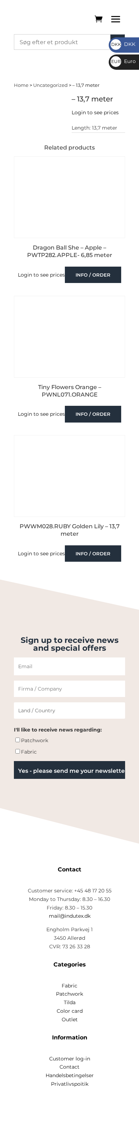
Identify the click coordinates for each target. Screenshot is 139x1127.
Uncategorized (50, 85)
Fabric (29, 752)
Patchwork (34, 740)
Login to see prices (95, 112)
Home (21, 85)
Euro (123, 61)
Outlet (70, 1019)
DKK (123, 44)
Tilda (70, 1002)
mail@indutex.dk (70, 916)
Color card (70, 1011)
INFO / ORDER (93, 275)
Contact (69, 1067)
